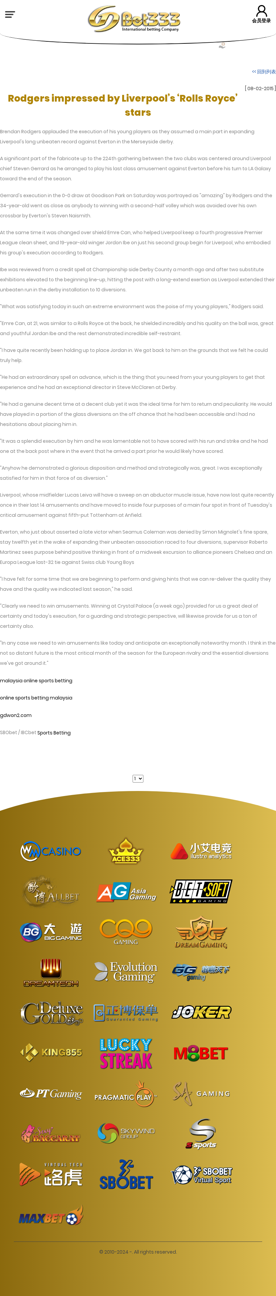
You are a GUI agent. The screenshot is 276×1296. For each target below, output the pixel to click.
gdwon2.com (16, 715)
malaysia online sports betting (36, 680)
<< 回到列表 (264, 71)
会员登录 (261, 20)
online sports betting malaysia (36, 698)
